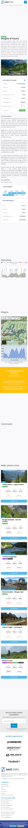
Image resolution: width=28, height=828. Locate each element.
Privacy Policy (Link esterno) (7, 795)
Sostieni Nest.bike (5, 786)
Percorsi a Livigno (5, 801)
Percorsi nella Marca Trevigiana (8, 812)
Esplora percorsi (12, 5)
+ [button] (25, 340)
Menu (25, 2)
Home (7, 5)
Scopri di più (20, 729)
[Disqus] (14, 444)
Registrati (14, 725)
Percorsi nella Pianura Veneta (7, 814)
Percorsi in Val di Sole (5, 815)
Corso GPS (3, 789)
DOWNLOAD (22, 110)
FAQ (2, 788)
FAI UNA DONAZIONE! (14, 376)
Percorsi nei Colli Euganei (6, 805)
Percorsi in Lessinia (5, 807)
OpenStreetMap (13, 345)
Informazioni (21, 826)
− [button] (25, 341)
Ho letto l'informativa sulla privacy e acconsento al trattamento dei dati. (16, 729)
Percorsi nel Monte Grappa (7, 809)
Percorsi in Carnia (5, 803)
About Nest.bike (4, 784)
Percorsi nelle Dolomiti (6, 800)
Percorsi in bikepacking (6, 817)
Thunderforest (24, 345)
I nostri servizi (4, 791)
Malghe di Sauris (19, 5)
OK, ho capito (13, 826)
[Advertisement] (14, 21)
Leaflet (4, 345)
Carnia (23, 205)
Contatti (3, 793)
